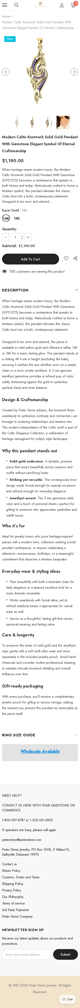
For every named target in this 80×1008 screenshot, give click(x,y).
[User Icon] (62, 5)
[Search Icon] (16, 5)
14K (6, 218)
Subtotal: (9, 245)
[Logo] (40, 5)
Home (6, 16)
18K (17, 218)
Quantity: (9, 229)
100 (12, 271)
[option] (40, 72)
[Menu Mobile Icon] (4, 5)
